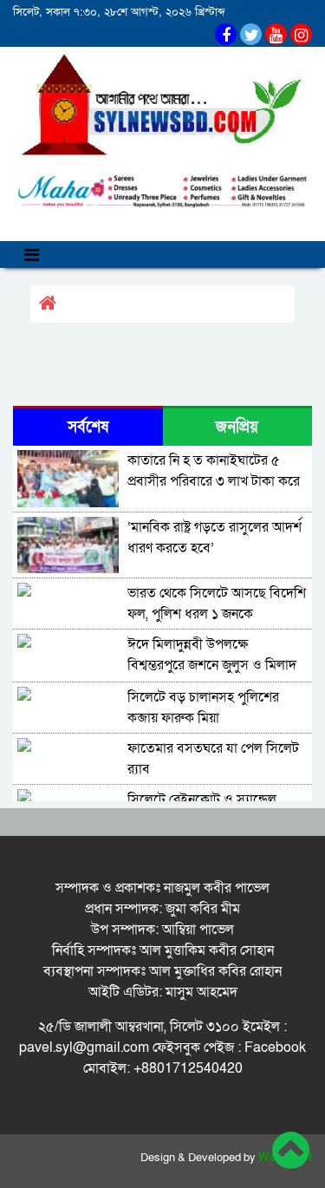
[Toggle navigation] (31, 254)
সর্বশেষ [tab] (88, 427)
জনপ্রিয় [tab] (237, 427)
